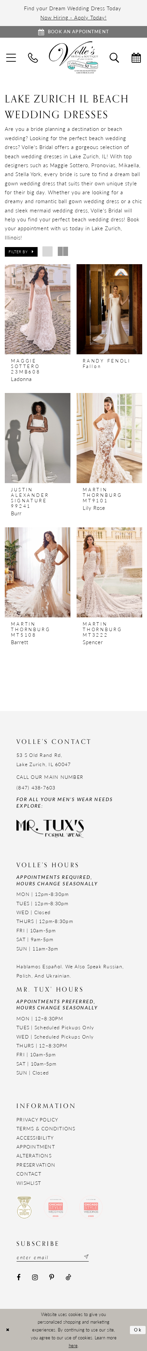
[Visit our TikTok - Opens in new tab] (68, 1277)
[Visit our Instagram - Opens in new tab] (35, 1277)
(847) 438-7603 (36, 787)
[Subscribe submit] (85, 1257)
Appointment (35, 1146)
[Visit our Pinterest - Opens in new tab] (52, 1277)
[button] (21, 251)
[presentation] (38, 309)
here (73, 1345)
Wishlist (28, 1183)
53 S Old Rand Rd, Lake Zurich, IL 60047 (43, 759)
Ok (138, 1330)
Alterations (34, 1155)
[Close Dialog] (7, 1330)
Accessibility (35, 1137)
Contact (28, 1173)
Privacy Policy (37, 1119)
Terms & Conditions (46, 1128)
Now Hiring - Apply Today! (73, 17)
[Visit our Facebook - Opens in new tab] (18, 1277)
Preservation (35, 1165)
